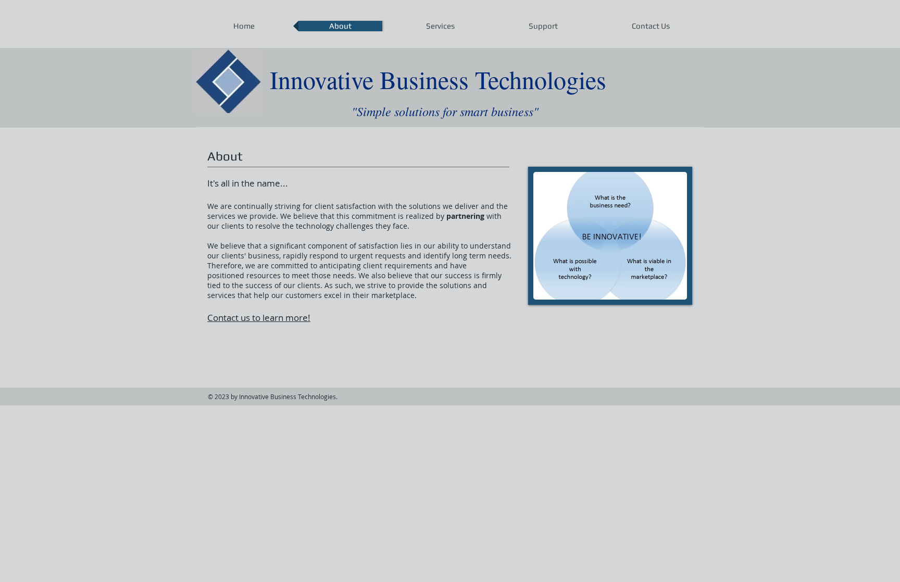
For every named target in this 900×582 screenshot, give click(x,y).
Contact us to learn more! (258, 318)
